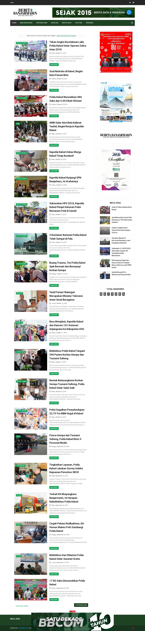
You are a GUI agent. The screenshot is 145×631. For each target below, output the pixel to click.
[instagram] (133, 2)
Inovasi (19, 495)
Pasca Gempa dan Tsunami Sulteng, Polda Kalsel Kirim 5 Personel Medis (65, 439)
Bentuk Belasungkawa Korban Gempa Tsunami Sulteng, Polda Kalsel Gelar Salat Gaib (66, 384)
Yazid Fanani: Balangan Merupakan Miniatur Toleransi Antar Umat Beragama (66, 296)
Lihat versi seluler (22, 606)
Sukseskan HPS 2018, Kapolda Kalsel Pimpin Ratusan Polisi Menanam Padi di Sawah (66, 207)
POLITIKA (78, 23)
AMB (18, 123)
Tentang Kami (41, 23)
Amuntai (19, 322)
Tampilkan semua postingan (66, 35)
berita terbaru (22, 43)
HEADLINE (54, 23)
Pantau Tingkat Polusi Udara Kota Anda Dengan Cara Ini (121, 230)
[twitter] (129, 2)
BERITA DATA (66, 23)
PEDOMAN (89, 23)
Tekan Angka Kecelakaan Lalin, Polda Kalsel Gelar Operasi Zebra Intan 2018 (67, 46)
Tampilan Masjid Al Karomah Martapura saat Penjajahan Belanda (121, 240)
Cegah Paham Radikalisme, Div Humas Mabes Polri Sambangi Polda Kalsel (66, 527)
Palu (18, 436)
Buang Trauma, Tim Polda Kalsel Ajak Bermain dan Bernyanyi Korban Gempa (67, 266)
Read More (54, 64)
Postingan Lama (81, 605)
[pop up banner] (72, 630)
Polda (19, 556)
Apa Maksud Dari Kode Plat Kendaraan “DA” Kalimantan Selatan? (122, 220)
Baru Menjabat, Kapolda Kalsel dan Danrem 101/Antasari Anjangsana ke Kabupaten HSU (66, 325)
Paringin (19, 293)
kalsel (19, 524)
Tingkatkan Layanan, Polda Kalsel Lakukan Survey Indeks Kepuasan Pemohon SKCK (66, 468)
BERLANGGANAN (26, 23)
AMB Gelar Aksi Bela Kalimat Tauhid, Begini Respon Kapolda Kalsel (66, 126)
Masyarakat (21, 465)
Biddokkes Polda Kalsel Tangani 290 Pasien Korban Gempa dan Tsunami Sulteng (67, 354)
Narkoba (19, 581)
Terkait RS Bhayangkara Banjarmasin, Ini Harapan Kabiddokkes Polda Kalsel (63, 498)
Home (12, 2)
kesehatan (20, 352)
